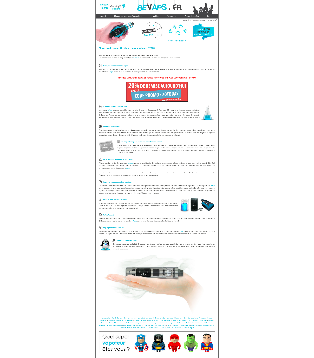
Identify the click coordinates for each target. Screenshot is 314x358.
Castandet (122, 328)
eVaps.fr (136, 58)
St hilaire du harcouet (115, 320)
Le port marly (182, 320)
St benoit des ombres (114, 325)
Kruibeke (102, 325)
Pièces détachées (192, 16)
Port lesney (129, 320)
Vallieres (170, 318)
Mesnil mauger (119, 323)
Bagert (139, 325)
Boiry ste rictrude (107, 323)
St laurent (174, 325)
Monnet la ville (153, 320)
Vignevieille (106, 318)
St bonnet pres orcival (158, 325)
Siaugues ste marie (141, 323)
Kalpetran (103, 320)
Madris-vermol (182, 323)
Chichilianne (131, 328)
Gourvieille (195, 325)
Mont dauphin (193, 320)
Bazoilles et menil (129, 325)
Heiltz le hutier (160, 318)
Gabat (113, 318)
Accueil (103, 16)
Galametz (129, 323)
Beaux (174, 320)
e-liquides (154, 16)
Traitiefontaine (185, 325)
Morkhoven (141, 328)
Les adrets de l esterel (146, 318)
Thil (168, 325)
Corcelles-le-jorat (188, 328)
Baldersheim (207, 323)
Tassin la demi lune (167, 328)
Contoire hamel (165, 320)
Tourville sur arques (195, 323)
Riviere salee (121, 318)
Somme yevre (162, 323)
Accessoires (171, 16)
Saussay (153, 323)
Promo (209, 16)
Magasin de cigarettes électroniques (128, 16)
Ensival (146, 325)
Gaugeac (202, 318)
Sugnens (172, 323)
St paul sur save (152, 328)
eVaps (111, 72)
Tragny (209, 318)
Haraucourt (178, 318)
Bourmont (203, 320)
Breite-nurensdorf (140, 320)
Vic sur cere (132, 318)
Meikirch (178, 328)
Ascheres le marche (207, 325)
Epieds (210, 320)
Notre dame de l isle (191, 318)
